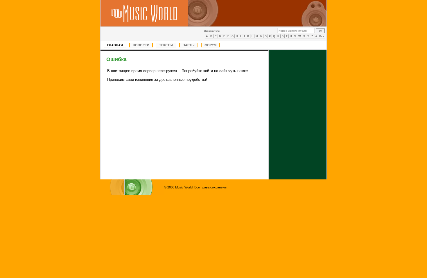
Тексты (166, 45)
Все (321, 36)
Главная (115, 45)
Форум (210, 45)
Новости (141, 45)
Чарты (189, 45)
